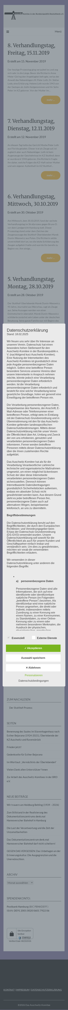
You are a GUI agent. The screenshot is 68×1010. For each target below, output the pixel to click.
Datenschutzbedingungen (33, 680)
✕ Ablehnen (33, 667)
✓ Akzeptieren (33, 648)
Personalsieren (34, 675)
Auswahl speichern (33, 658)
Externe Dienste (47, 638)
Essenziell (18, 638)
